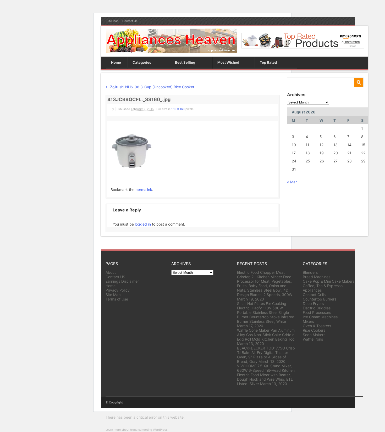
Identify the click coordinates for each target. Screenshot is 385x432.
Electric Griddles (317, 308)
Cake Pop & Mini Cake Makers (328, 281)
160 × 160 (178, 109)
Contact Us (130, 21)
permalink (143, 189)
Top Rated (268, 62)
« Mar (292, 182)
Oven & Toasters (317, 326)
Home (116, 62)
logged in (143, 224)
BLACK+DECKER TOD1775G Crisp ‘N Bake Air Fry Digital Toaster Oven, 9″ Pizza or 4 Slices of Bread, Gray (266, 355)
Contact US (115, 277)
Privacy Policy (118, 290)
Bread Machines (316, 277)
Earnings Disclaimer (122, 281)
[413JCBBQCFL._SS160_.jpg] (131, 171)
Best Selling (185, 62)
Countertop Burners (319, 299)
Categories (142, 62)
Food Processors (317, 312)
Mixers (308, 321)
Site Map (113, 21)
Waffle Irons (313, 339)
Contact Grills (314, 294)
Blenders (310, 272)
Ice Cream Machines (320, 317)
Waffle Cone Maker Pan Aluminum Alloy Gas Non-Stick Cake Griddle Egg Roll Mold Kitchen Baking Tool (266, 334)
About (111, 272)
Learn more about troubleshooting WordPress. (137, 429)
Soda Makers (314, 334)
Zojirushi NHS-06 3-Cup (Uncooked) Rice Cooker (150, 87)
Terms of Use (117, 299)
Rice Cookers (314, 330)
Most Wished (228, 62)
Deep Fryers (313, 303)
